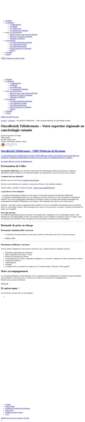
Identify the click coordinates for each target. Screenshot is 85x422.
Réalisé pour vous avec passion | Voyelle (15, 418)
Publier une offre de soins (15, 58)
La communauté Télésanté (19, 30)
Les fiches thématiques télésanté (21, 42)
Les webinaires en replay (18, 44)
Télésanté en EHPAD (17, 38)
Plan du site (9, 410)
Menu (3, 58)
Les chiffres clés (15, 29)
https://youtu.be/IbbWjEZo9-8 (44, 188)
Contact (8, 54)
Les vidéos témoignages (18, 46)
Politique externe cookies (14, 412)
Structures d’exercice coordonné (21, 36)
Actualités (8, 52)
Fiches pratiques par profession (20, 48)
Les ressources (10, 40)
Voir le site (4, 284)
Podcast (12, 50)
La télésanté (9, 23)
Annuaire (8, 21)
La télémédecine (15, 25)
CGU (7, 414)
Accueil (3, 121)
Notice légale (9, 406)
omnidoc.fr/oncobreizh (31, 180)
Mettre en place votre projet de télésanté (23, 34)
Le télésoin (13, 27)
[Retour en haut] (2, 420)
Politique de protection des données (17, 408)
